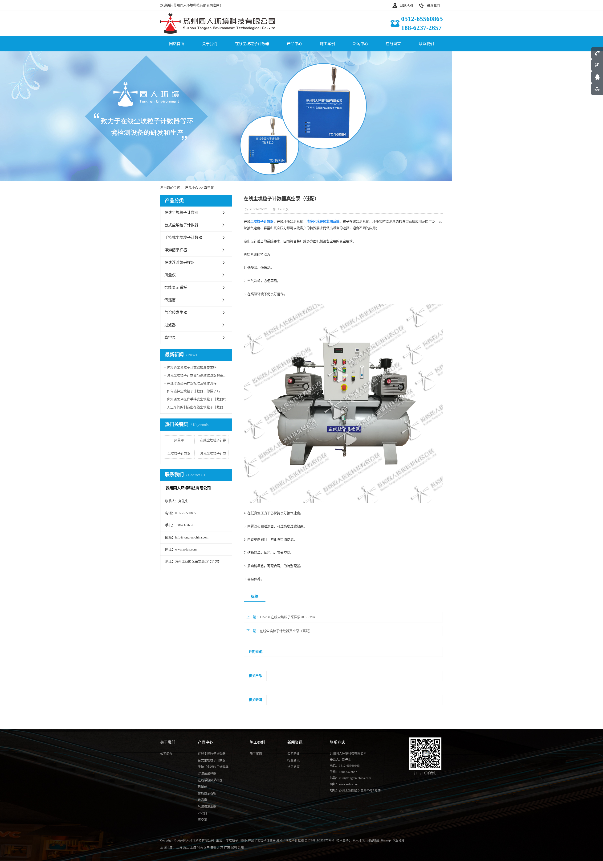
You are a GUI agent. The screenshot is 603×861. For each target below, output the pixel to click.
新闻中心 (360, 44)
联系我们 (433, 5)
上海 (193, 847)
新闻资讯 (294, 742)
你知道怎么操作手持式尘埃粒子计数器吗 (196, 399)
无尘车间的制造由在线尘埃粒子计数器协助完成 (197, 407)
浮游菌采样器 (175, 250)
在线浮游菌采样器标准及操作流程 (191, 383)
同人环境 (358, 840)
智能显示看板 (175, 288)
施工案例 (327, 44)
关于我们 (209, 44)
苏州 (241, 847)
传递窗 (170, 300)
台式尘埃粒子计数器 (181, 225)
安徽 (213, 847)
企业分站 (398, 840)
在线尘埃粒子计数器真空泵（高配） (286, 631)
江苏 (179, 847)
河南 (200, 847)
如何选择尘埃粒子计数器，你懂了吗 (193, 391)
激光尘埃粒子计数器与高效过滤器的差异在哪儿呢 (197, 375)
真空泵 (209, 188)
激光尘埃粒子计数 (213, 453)
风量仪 (170, 275)
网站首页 (176, 44)
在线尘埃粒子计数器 (252, 44)
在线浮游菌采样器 (179, 263)
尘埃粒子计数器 (179, 453)
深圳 (234, 847)
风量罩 (179, 440)
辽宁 (207, 847)
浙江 (186, 847)
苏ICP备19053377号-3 (319, 840)
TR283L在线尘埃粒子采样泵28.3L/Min (287, 617)
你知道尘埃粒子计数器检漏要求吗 (191, 367)
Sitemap (385, 840)
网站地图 (406, 5)
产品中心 (294, 44)
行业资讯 (293, 760)
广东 (227, 847)
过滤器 (170, 325)
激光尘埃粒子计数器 (290, 840)
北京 (220, 847)
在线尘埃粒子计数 (213, 440)
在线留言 (393, 44)
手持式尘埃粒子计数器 (183, 238)
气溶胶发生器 (175, 312)
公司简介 (166, 753)
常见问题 (293, 767)
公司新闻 (293, 753)
